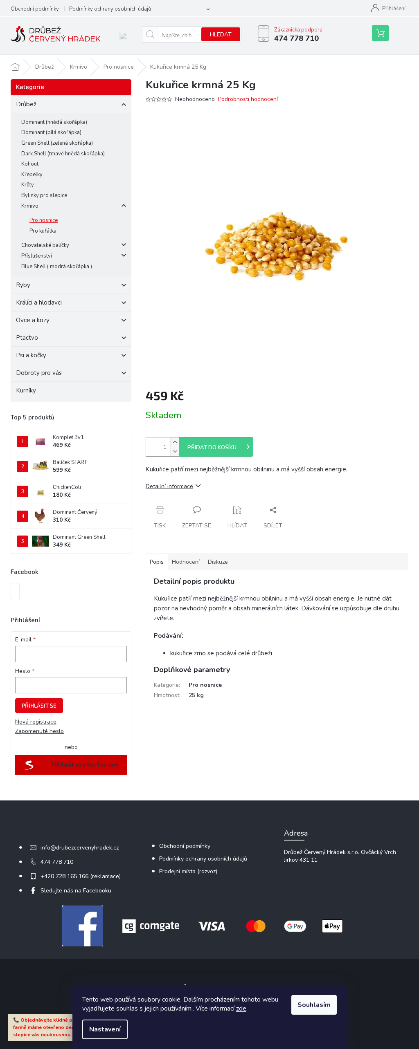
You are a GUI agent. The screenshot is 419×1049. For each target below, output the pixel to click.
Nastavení (105, 1029)
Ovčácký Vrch (378, 852)
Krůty (27, 184)
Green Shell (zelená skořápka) (57, 143)
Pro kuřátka (42, 231)
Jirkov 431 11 (301, 860)
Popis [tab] (157, 562)
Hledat (221, 34)
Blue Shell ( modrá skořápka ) (56, 266)
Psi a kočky (31, 355)
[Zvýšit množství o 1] (175, 442)
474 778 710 (57, 862)
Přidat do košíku (212, 447)
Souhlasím (314, 1004)
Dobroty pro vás (39, 373)
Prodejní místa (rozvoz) (188, 871)
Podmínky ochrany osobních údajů (110, 9)
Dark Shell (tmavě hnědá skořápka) (63, 153)
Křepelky (32, 174)
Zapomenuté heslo (39, 731)
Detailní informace (169, 486)
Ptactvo (27, 338)
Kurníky (26, 390)
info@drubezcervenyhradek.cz (80, 848)
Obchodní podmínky (35, 9)
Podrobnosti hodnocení (248, 99)
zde (241, 1008)
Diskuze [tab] (218, 562)
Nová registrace (35, 722)
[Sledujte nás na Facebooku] (82, 926)
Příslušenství (36, 256)
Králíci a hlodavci (39, 302)
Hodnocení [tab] (186, 562)
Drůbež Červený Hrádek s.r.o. (321, 852)
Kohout (29, 164)
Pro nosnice (43, 220)
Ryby (23, 285)
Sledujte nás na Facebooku (76, 890)
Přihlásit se (39, 705)
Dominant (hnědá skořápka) (54, 122)
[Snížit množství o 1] (175, 451)
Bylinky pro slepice (44, 195)
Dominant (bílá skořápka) (51, 132)
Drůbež (26, 104)
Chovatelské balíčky (45, 245)
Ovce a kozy (33, 320)
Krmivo (29, 206)
